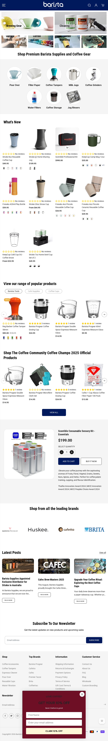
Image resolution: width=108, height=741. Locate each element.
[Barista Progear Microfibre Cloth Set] (41, 375)
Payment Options (63, 673)
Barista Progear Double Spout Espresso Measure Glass (66, 329)
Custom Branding (89, 685)
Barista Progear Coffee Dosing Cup (39, 328)
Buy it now (91, 461)
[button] (3, 5)
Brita (31, 681)
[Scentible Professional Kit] (67, 139)
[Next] (104, 314)
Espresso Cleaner (9, 673)
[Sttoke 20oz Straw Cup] (41, 186)
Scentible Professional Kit (66, 157)
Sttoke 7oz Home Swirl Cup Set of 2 (40, 256)
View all (54, 412)
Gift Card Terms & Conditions (63, 687)
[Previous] (3, 314)
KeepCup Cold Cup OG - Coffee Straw (13, 256)
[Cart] (103, 5)
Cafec (31, 673)
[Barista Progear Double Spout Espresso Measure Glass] (67, 309)
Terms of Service (62, 681)
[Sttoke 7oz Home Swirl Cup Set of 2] (41, 237)
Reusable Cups (8, 681)
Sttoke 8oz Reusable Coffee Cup (11, 158)
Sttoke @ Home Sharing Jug (39, 158)
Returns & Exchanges (64, 668)
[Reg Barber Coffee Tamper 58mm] (14, 309)
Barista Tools (13, 291)
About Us (86, 668)
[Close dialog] (82, 694)
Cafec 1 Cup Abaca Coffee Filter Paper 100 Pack (93, 394)
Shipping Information (64, 664)
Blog (84, 677)
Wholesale (86, 681)
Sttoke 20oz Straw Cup (39, 204)
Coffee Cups (54, 291)
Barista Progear (36, 664)
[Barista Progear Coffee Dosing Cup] (41, 309)
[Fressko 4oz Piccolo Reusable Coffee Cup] (67, 186)
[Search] (89, 5)
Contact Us (87, 664)
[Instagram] (17, 716)
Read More (8, 600)
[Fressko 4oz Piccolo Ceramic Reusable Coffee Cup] (93, 186)
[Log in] (96, 5)
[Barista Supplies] (53, 5)
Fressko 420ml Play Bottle (14, 204)
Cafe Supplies (34, 291)
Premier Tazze (35, 677)
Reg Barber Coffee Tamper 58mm (14, 328)
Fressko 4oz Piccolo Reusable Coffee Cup (64, 205)
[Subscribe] (105, 704)
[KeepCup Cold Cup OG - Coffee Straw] (14, 237)
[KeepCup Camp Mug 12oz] (93, 139)
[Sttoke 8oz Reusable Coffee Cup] (14, 139)
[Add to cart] (67, 147)
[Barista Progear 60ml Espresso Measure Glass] (93, 309)
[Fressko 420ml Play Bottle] (14, 186)
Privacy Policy (61, 677)
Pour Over (6, 677)
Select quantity (66, 446)
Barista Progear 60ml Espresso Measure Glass (92, 328)
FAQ (84, 673)
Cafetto (32, 668)
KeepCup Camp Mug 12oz (93, 157)
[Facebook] (5, 716)
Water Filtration (9, 685)
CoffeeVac (33, 685)
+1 (103, 165)
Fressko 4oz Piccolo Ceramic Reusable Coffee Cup (93, 207)
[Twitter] (11, 716)
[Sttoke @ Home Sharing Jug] (41, 139)
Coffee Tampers (9, 668)
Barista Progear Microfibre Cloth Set (40, 394)
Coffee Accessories (10, 664)
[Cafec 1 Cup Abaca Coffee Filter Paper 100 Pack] (93, 375)
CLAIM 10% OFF (54, 731)
